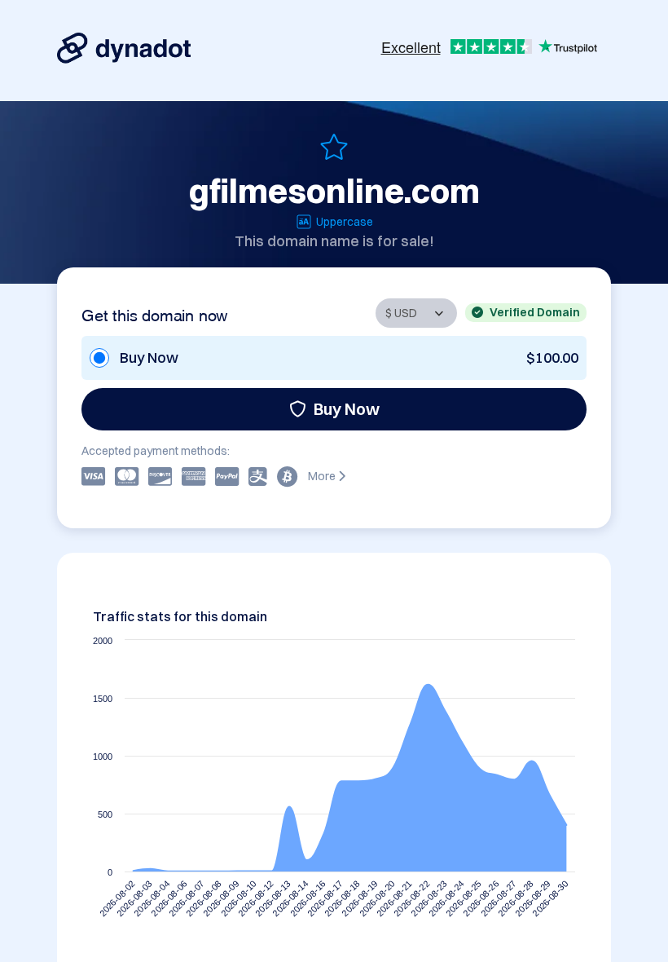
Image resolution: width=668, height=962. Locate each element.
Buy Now (347, 409)
